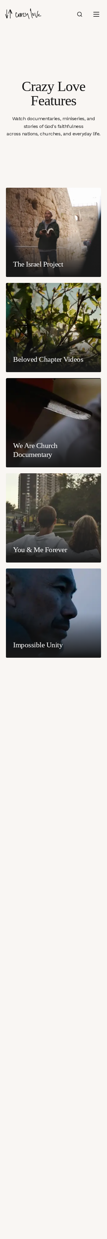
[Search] (80, 14)
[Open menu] (96, 14)
